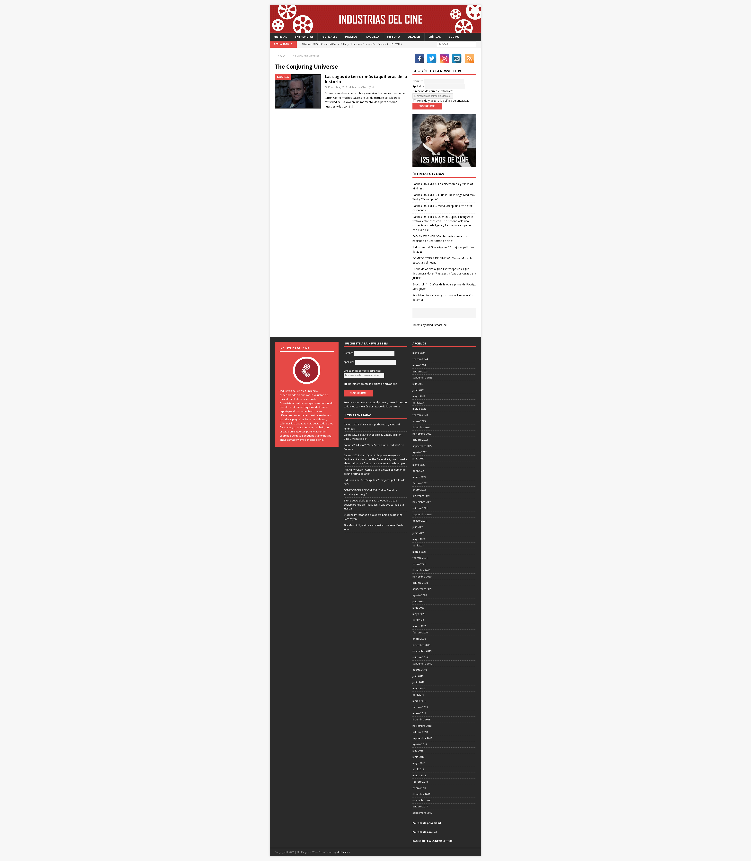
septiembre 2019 (422, 663)
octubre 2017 (420, 806)
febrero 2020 (420, 632)
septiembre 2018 (422, 738)
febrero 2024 (420, 359)
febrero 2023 (420, 415)
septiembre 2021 (422, 514)
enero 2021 (419, 564)
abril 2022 (418, 471)
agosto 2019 (419, 670)
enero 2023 (419, 421)
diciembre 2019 (421, 645)
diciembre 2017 (421, 794)
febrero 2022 (420, 483)
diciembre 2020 (421, 570)
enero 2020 (419, 638)
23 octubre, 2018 (337, 87)
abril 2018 (418, 769)
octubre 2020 (420, 583)
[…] (351, 106)
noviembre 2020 (421, 576)
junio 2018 (418, 757)
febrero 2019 (420, 707)
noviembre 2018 (421, 725)
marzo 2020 (419, 626)
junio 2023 (418, 390)
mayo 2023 (418, 396)
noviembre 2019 (421, 651)
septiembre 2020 (422, 589)
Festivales (329, 37)
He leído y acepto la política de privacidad (443, 100)
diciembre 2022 (421, 427)
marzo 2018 (419, 775)
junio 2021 (418, 533)
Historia (393, 37)
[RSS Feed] (469, 58)
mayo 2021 (418, 539)
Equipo (454, 37)
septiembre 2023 (422, 377)
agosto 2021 (419, 520)
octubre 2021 (420, 508)
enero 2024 (419, 365)
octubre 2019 (420, 657)
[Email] (457, 58)
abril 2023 (418, 402)
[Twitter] (432, 58)
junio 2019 (418, 682)
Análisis (414, 37)
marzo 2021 (419, 551)
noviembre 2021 (421, 502)
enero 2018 (419, 788)
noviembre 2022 (421, 433)
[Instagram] (444, 58)
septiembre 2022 (422, 446)
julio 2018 (417, 750)
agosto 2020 (419, 595)
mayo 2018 (418, 763)
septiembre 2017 (422, 812)
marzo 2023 (419, 408)
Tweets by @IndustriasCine (429, 325)
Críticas (435, 37)
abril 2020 (418, 620)
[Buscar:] (456, 44)
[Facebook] (419, 58)
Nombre (417, 81)
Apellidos (418, 86)
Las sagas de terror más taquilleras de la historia (366, 79)
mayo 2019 (418, 688)
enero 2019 (419, 713)
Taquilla (372, 37)
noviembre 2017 (421, 800)
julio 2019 (417, 676)
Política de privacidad (426, 823)
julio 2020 (417, 601)
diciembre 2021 (421, 496)
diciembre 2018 (421, 719)
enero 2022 (419, 489)
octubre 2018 (420, 732)
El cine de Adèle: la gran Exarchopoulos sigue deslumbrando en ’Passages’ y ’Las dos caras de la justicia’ (444, 273)
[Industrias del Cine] (375, 30)
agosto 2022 (419, 452)
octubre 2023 (420, 371)
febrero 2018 (420, 781)
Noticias (280, 37)
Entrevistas (304, 37)
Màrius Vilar (359, 87)
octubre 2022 (420, 439)
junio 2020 (418, 607)
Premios (351, 37)
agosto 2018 (419, 744)
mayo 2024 (418, 352)
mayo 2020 (418, 614)
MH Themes (343, 852)
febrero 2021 (420, 558)
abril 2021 (418, 545)
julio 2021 (417, 527)
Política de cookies (424, 832)
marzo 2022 (419, 477)
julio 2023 (417, 384)
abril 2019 (418, 694)
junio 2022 (418, 458)
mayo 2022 (418, 464)
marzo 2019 (419, 701)
